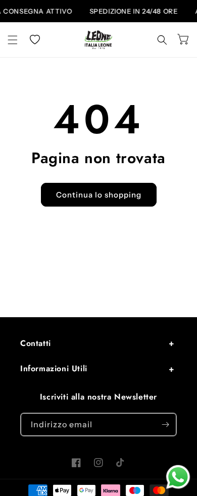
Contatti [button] (35, 343)
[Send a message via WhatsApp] (178, 477)
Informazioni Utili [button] (53, 368)
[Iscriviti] (165, 424)
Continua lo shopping (98, 195)
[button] (13, 40)
